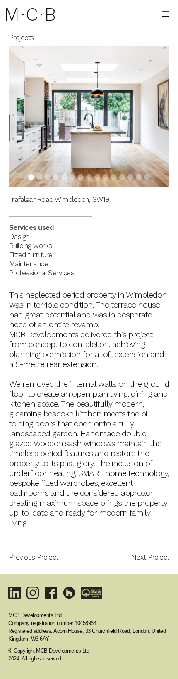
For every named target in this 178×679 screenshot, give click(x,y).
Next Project (150, 557)
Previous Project (33, 557)
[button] (165, 12)
